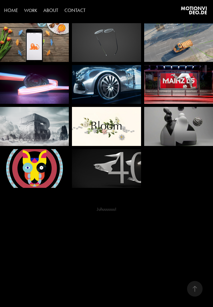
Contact (74, 10)
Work (30, 10)
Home (11, 10)
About (50, 10)
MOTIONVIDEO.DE (194, 10)
